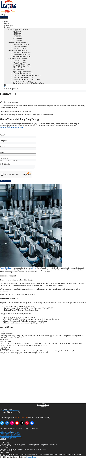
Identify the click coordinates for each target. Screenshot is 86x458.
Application (4, 158)
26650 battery (17, 35)
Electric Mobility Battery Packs (23, 73)
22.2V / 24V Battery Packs (22, 66)
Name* (2, 135)
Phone (2, 152)
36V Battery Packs (19, 68)
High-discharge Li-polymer (22, 56)
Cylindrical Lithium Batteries (18, 29)
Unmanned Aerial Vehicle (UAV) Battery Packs (28, 83)
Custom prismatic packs (20, 48)
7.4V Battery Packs (19, 62)
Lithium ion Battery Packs (10, 432)
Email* (2, 146)
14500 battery (17, 37)
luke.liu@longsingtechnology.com (11, 127)
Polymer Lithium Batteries (17, 50)
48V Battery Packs (19, 70)
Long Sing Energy (7, 268)
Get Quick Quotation (11, 89)
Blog (5, 85)
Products (7, 27)
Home (6, 21)
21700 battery (17, 33)
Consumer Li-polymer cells (22, 52)
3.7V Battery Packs (19, 60)
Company (7, 23)
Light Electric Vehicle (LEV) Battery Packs (27, 75)
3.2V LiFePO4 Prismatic (21, 45)
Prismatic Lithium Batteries (17, 43)
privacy (33, 268)
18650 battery (17, 31)
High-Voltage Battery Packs (22, 72)
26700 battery (17, 39)
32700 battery (17, 41)
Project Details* (5, 164)
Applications (8, 25)
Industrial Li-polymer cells (21, 54)
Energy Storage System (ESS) (23, 77)
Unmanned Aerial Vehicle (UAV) (11, 437)
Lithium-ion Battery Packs (17, 58)
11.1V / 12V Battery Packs (21, 64)
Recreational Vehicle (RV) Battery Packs (26, 79)
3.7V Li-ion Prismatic (20, 46)
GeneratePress (31, 457)
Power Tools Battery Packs (22, 81)
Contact (6, 87)
